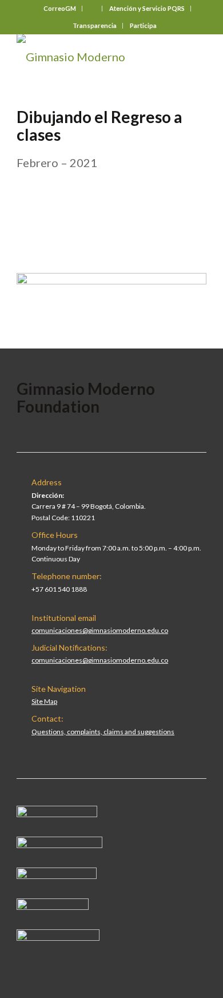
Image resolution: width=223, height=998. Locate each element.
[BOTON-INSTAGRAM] (59, 843)
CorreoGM (59, 8)
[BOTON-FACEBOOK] (57, 812)
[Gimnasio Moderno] (92, 57)
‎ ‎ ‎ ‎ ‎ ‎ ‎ (92, 8)
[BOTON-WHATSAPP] (58, 936)
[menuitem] (60, 8)
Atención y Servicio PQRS (147, 8)
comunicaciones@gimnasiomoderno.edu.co (99, 630)
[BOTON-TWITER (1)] (53, 905)
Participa (143, 25)
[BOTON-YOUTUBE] (57, 874)
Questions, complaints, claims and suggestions (102, 731)
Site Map (44, 701)
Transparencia (95, 25)
